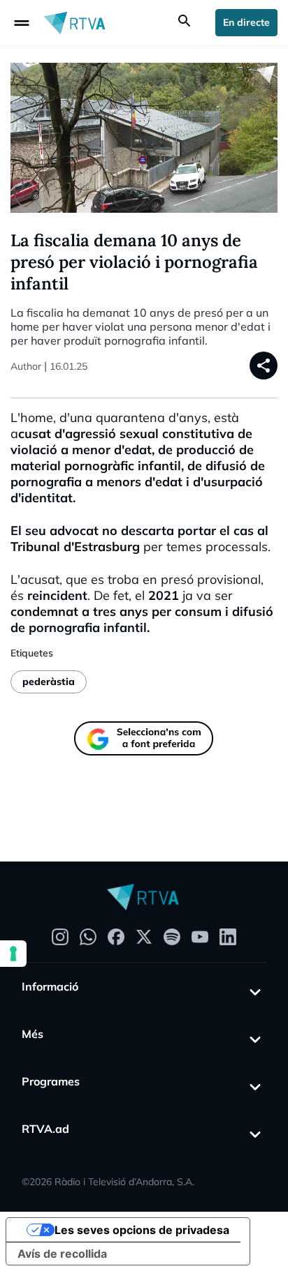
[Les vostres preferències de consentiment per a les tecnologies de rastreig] (13, 953)
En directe (246, 22)
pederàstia (48, 681)
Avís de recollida (62, 1254)
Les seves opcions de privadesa (142, 1230)
